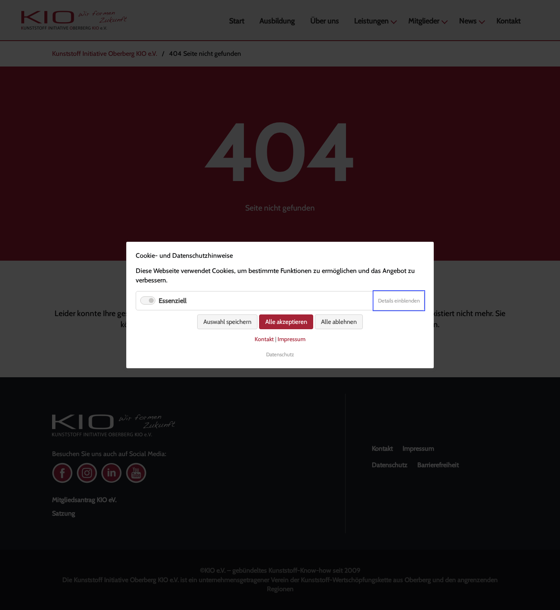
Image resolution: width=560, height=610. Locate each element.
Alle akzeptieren (286, 322)
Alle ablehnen (339, 322)
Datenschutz (280, 354)
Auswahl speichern (227, 322)
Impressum (291, 339)
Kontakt (264, 339)
